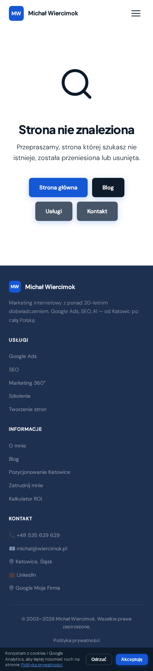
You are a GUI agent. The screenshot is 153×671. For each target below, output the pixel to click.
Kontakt (97, 211)
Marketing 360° (27, 383)
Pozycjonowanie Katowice (39, 472)
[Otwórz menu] (136, 13)
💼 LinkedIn (22, 574)
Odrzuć (99, 659)
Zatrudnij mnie (26, 485)
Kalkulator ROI (25, 498)
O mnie (17, 445)
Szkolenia (19, 395)
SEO (14, 369)
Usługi (54, 211)
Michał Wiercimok (43, 287)
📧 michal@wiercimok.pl (38, 548)
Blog (108, 187)
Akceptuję (132, 659)
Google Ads (23, 356)
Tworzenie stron (27, 409)
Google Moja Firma (37, 587)
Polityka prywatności (76, 640)
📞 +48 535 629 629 (34, 535)
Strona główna (58, 187)
